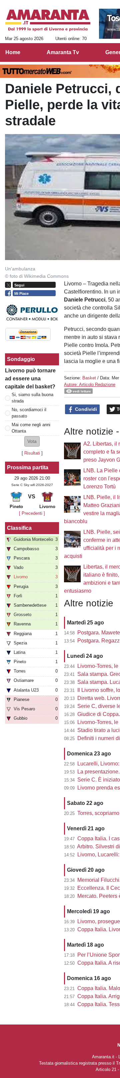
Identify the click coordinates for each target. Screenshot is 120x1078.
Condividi (85, 409)
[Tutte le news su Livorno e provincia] (48, 20)
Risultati (32, 453)
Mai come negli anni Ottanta (31, 428)
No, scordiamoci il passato (29, 412)
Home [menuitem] (12, 52)
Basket (89, 377)
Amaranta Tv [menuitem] (63, 52)
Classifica (19, 528)
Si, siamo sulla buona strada (32, 397)
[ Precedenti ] (32, 513)
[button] (32, 441)
